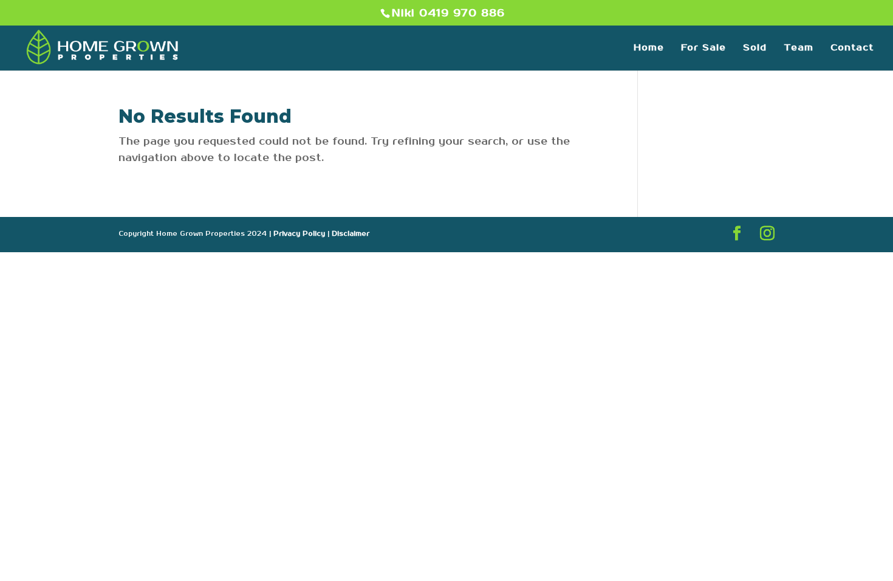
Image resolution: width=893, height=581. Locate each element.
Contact (852, 48)
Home (649, 48)
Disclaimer (350, 234)
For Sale (703, 48)
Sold (755, 48)
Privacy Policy (299, 234)
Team (798, 48)
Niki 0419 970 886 (448, 13)
